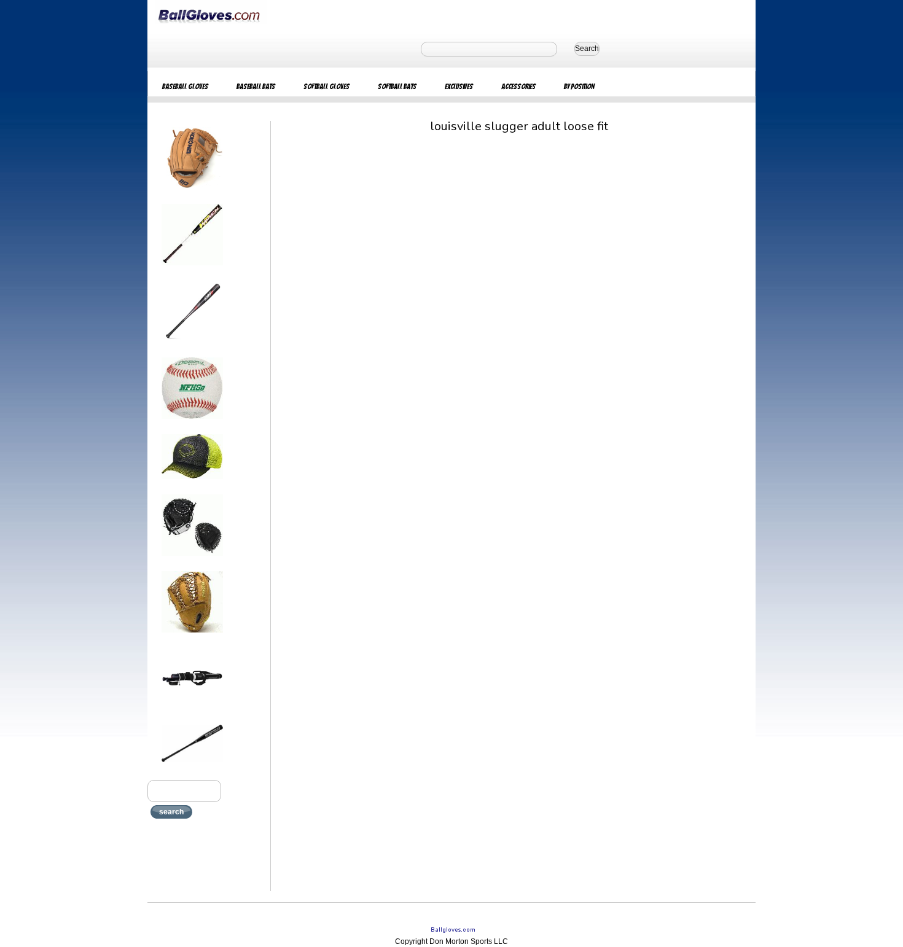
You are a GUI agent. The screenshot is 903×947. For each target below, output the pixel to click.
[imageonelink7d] (192, 636)
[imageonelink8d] (192, 713)
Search (587, 48)
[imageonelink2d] (192, 269)
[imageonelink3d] (192, 346)
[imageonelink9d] (192, 766)
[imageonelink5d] (192, 483)
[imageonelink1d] (192, 192)
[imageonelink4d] (192, 422)
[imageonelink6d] (192, 559)
